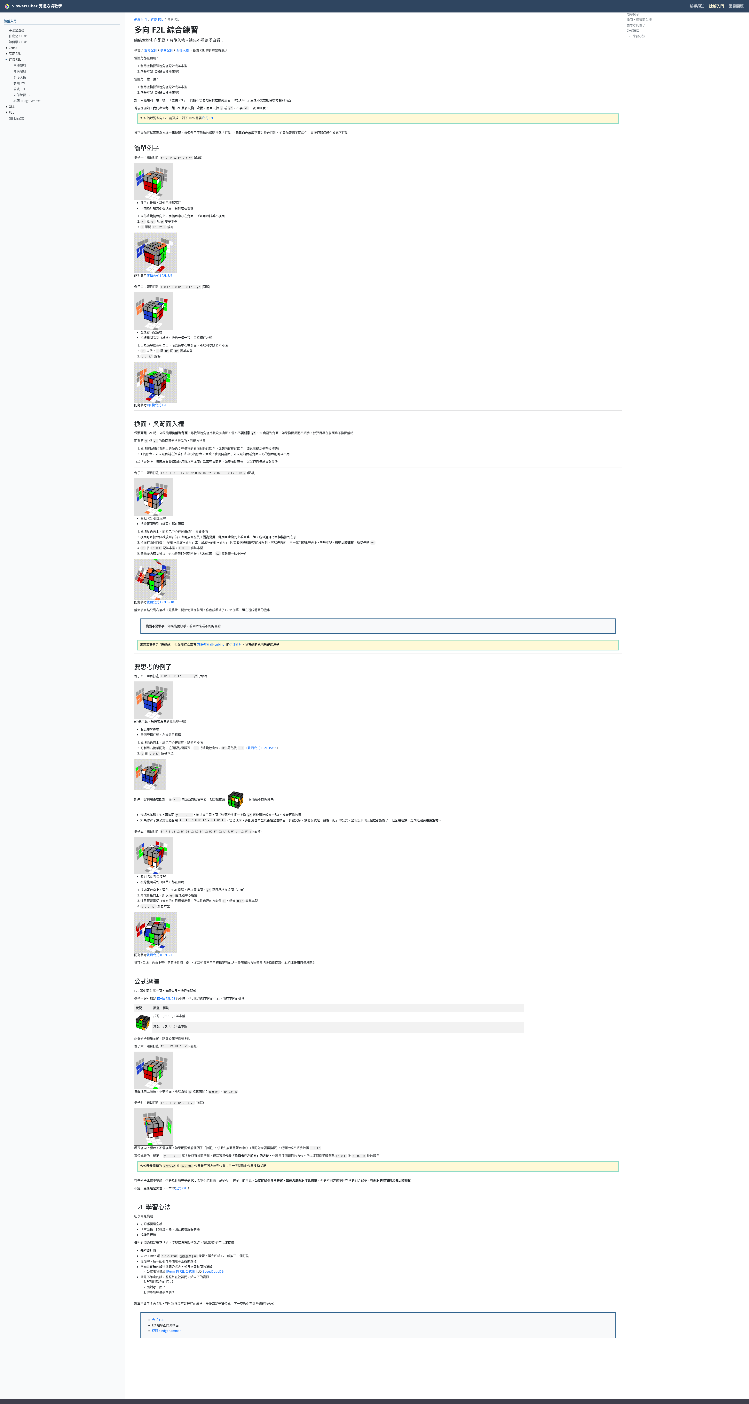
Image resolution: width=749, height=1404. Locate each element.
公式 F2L (208, 118)
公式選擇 (633, 30)
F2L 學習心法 (636, 36)
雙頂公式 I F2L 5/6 (159, 275)
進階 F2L (157, 19)
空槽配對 (150, 50)
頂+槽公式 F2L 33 (159, 405)
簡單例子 (633, 14)
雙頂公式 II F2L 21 (159, 955)
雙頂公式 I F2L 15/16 (262, 748)
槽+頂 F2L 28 (166, 998)
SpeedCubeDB (213, 1271)
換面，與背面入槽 (639, 20)
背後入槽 (182, 50)
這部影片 (235, 644)
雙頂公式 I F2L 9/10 (160, 602)
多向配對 (166, 50)
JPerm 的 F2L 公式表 (180, 1271)
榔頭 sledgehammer (166, 1331)
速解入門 (140, 19)
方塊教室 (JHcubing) (211, 644)
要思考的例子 (636, 25)
